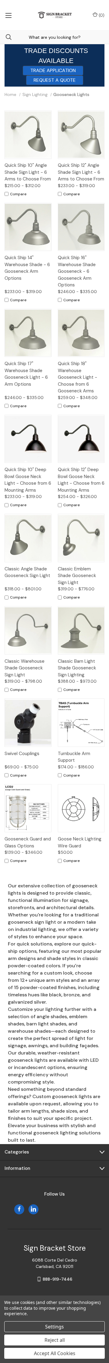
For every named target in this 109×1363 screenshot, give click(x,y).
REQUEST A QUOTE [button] (55, 80)
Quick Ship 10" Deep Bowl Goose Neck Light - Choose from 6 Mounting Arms (28, 480)
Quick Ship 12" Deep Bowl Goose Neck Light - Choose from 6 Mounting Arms (81, 480)
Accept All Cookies (54, 1353)
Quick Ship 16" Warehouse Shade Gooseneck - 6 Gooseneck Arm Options (77, 271)
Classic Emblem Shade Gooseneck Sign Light (77, 576)
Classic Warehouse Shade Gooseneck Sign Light (25, 668)
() (100, 15)
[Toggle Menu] (8, 15)
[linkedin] (33, 1209)
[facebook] (19, 1209)
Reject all (55, 1340)
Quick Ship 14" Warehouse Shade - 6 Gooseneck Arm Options (27, 268)
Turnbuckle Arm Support (74, 757)
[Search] (6, 37)
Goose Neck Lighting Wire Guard (79, 842)
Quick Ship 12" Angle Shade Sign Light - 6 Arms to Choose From (81, 172)
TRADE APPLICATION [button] (53, 70)
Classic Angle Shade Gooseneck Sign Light (27, 572)
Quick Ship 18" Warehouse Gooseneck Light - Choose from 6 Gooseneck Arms (77, 377)
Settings (54, 1326)
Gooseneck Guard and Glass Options (28, 842)
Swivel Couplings (22, 754)
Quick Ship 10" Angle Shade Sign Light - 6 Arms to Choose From (28, 172)
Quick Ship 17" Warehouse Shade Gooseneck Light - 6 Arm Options (26, 374)
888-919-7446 (57, 1279)
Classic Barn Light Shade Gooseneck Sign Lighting (77, 668)
